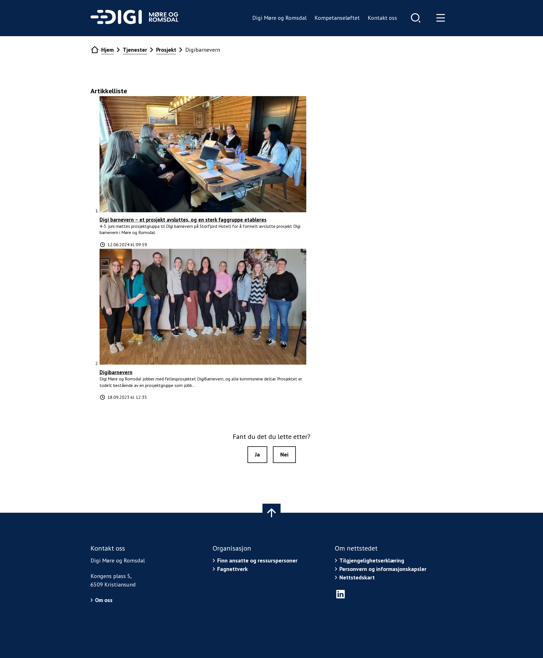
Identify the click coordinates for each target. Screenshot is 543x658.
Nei (284, 454)
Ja (257, 454)
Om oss (104, 600)
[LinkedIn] (340, 594)
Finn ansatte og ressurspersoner (257, 560)
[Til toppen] (271, 513)
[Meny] (441, 17)
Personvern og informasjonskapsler (382, 569)
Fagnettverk (232, 569)
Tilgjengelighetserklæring (371, 560)
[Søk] (416, 17)
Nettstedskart (357, 577)
